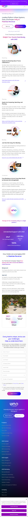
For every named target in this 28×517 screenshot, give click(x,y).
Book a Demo (14, 393)
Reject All (14, 510)
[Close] (26, 499)
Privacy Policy (16, 383)
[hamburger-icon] (24, 6)
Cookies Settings (14, 506)
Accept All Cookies (14, 514)
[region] (14, 507)
